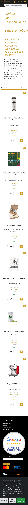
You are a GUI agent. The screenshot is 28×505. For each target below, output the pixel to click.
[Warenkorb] (25, 1)
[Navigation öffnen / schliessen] (2, 5)
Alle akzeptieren (21, 500)
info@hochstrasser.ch (8, 429)
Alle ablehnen (12, 500)
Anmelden (6, 464)
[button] (14, 136)
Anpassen (4, 501)
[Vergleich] (18, 1)
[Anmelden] (14, 2)
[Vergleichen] (11, 140)
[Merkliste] (21, 1)
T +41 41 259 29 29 (7, 428)
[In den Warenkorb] (21, 140)
